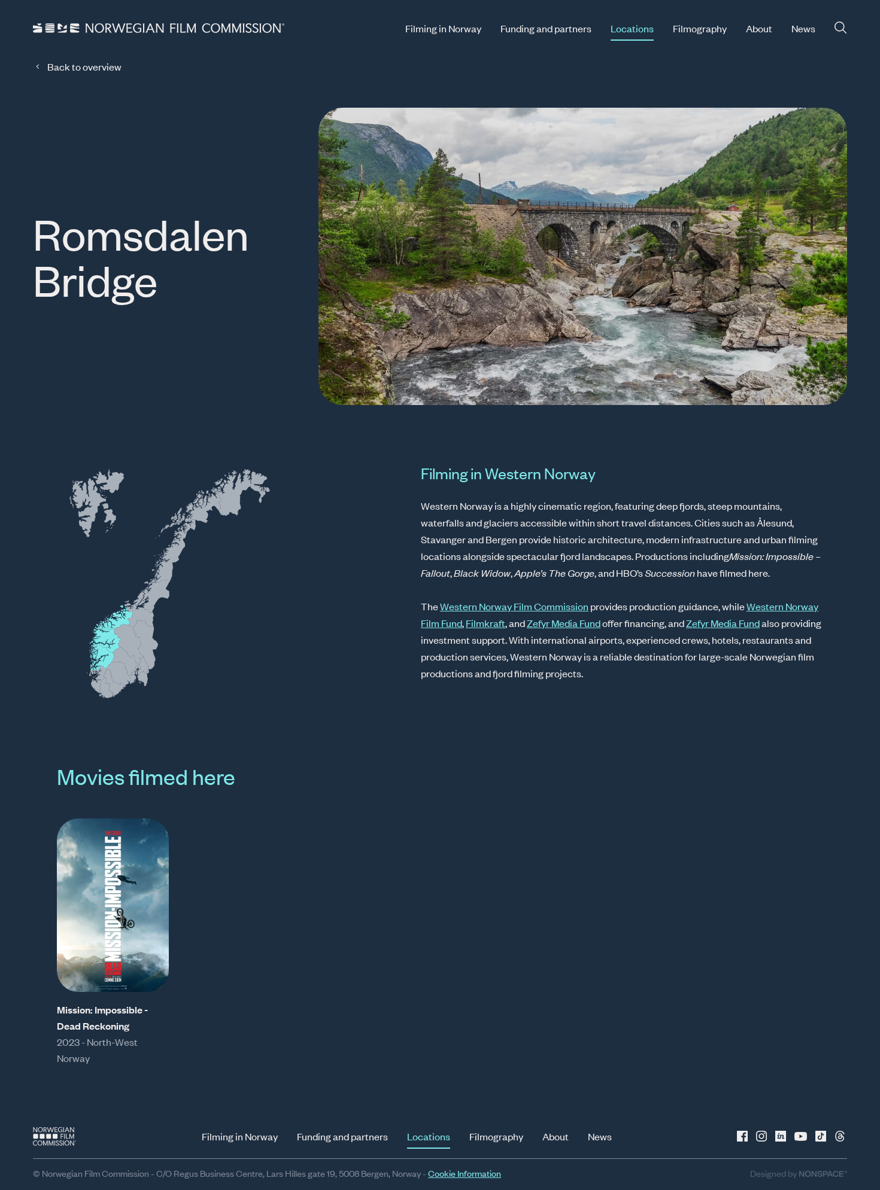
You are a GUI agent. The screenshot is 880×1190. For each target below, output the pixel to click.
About (759, 28)
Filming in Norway (443, 28)
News (803, 28)
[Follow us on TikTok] (821, 1136)
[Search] (841, 27)
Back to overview (84, 66)
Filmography (700, 28)
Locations (632, 28)
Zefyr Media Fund (563, 622)
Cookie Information (464, 1173)
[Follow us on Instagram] (763, 1136)
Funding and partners (545, 28)
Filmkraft (485, 622)
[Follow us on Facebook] (744, 1136)
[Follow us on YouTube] (801, 1136)
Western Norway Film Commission (514, 606)
